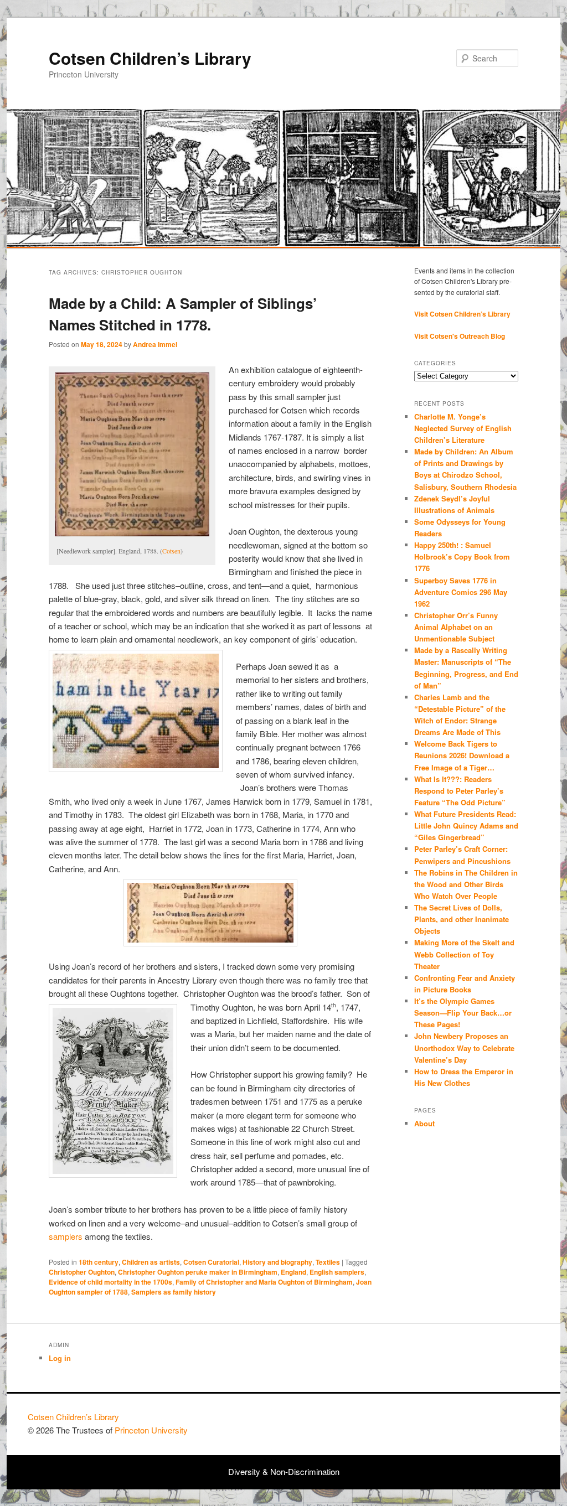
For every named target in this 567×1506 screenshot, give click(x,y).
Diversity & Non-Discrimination (283, 1471)
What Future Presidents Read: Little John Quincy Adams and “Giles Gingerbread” (466, 825)
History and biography (277, 1262)
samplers (66, 1236)
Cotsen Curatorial (211, 1262)
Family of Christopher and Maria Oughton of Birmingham (264, 1282)
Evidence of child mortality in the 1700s (110, 1282)
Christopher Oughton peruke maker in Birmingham (197, 1272)
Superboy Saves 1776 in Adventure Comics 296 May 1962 (460, 592)
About (424, 1123)
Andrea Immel (155, 344)
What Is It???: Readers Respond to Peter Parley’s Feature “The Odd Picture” (461, 791)
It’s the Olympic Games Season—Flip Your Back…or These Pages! (463, 1012)
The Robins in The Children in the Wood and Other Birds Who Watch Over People (466, 884)
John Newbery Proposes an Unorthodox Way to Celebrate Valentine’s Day (464, 1047)
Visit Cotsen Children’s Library (462, 314)
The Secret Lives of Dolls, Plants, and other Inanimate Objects (461, 919)
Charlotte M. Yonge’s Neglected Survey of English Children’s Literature (463, 428)
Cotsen (171, 550)
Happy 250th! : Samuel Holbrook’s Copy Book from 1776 (462, 556)
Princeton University (498, 1421)
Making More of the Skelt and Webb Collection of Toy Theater (464, 954)
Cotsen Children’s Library (150, 58)
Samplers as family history (173, 1292)
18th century (98, 1262)
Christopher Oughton (82, 1272)
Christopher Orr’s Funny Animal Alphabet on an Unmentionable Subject (456, 627)
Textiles (328, 1262)
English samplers (337, 1272)
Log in (60, 1358)
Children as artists (151, 1262)
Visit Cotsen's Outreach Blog (459, 336)
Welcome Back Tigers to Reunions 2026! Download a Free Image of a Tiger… (461, 755)
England (293, 1272)
